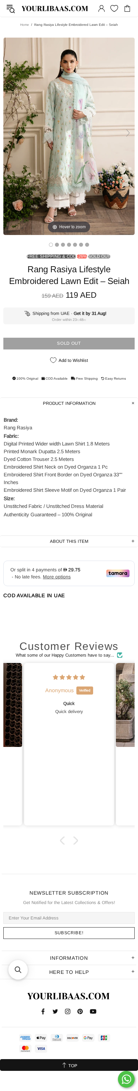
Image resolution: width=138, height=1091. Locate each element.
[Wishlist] (114, 8)
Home (24, 25)
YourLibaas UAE (55, 8)
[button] (64, 840)
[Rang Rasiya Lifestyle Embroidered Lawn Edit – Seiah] (51, 245)
